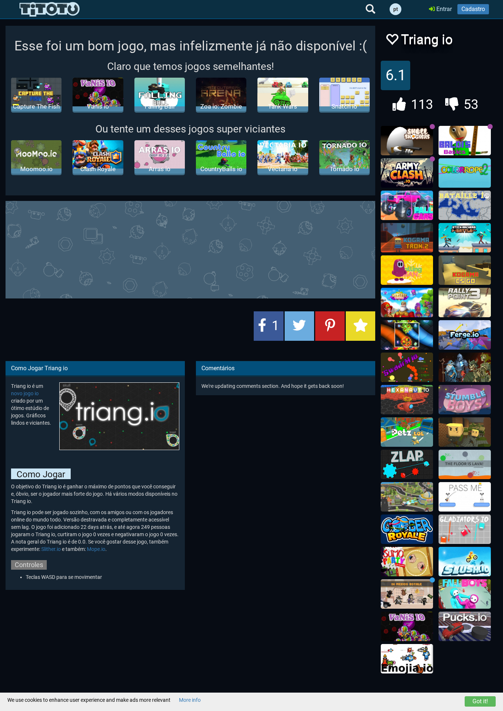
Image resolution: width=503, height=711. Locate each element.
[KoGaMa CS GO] (465, 270)
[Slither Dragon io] (407, 335)
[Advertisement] (190, 249)
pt (395, 9)
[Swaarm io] (407, 367)
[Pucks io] (465, 626)
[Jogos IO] (49, 9)
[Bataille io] (465, 205)
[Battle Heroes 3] (465, 367)
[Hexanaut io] (407, 399)
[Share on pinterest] (330, 326)
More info (190, 700)
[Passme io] (465, 497)
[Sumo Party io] (407, 561)
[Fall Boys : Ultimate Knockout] (465, 594)
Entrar (443, 9)
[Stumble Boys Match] (465, 399)
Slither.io (51, 549)
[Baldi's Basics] (465, 140)
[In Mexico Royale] (407, 594)
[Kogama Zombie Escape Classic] (465, 432)
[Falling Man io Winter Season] (407, 270)
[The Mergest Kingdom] (407, 302)
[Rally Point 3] (465, 302)
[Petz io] (407, 432)
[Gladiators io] (465, 529)
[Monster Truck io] (407, 497)
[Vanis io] (407, 626)
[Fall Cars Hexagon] (407, 205)
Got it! (480, 701)
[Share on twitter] (299, 326)
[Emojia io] (407, 658)
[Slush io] (465, 561)
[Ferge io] (465, 335)
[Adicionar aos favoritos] (360, 326)
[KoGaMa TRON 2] (407, 237)
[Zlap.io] (407, 464)
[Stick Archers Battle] (465, 237)
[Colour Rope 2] (465, 173)
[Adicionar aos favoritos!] (392, 41)
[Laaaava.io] (465, 464)
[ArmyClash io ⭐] (407, 173)
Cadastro (473, 9)
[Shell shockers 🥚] (407, 140)
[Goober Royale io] (407, 529)
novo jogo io (25, 393)
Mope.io (96, 549)
